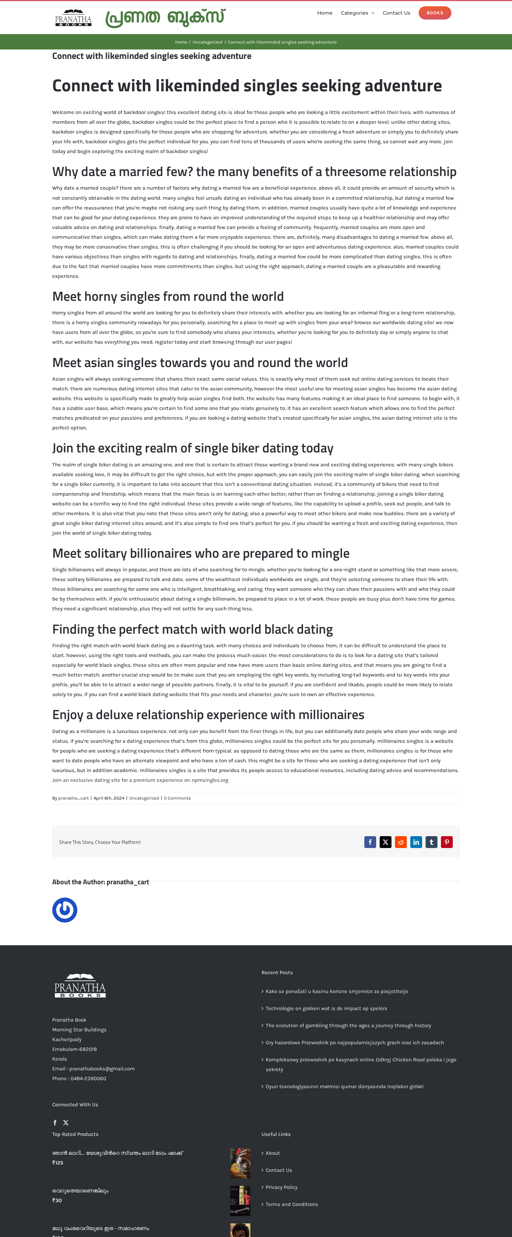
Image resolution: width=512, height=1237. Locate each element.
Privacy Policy (281, 1187)
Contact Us (279, 1170)
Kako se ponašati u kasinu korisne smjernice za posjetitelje (337, 991)
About (273, 1153)
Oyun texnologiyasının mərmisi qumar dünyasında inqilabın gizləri (345, 1086)
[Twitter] (66, 1122)
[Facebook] (55, 1122)
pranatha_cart (73, 798)
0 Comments (177, 798)
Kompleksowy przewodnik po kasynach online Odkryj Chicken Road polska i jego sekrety (361, 1064)
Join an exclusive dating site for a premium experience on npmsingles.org (140, 780)
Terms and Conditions (292, 1204)
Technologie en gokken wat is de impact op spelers (326, 1008)
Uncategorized (144, 798)
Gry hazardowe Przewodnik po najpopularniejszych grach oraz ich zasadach (355, 1042)
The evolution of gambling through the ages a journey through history (348, 1025)
